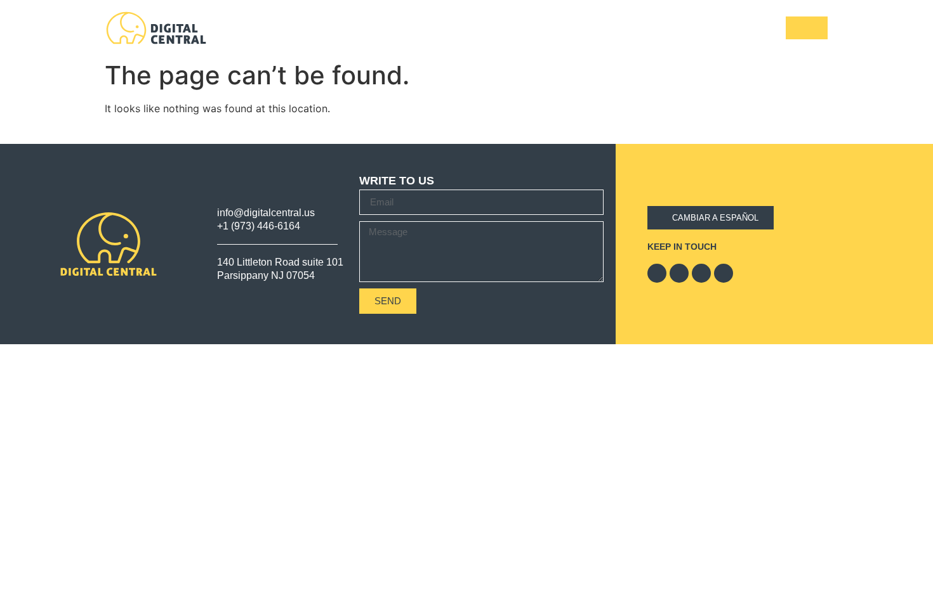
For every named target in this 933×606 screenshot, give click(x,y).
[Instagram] (723, 273)
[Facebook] (656, 273)
